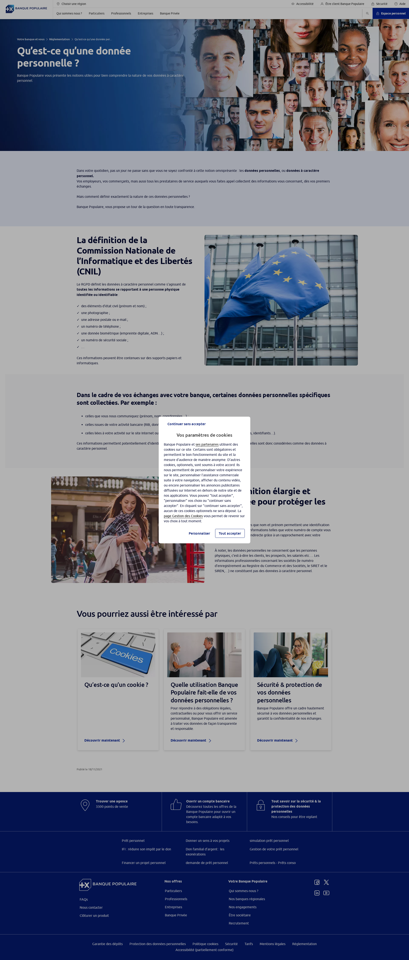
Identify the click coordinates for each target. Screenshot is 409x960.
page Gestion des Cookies (183, 516)
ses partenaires (207, 444)
